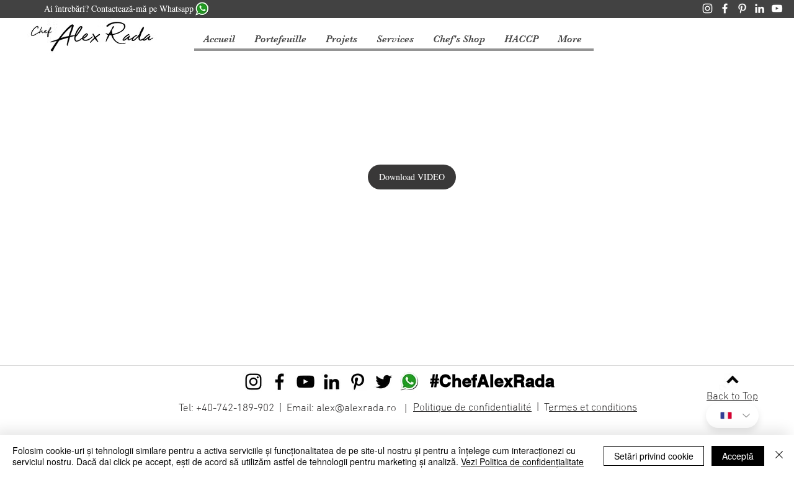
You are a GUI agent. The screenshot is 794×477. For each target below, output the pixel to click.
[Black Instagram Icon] (253, 382)
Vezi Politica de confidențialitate (522, 461)
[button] (341, 39)
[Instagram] (707, 8)
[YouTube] (776, 8)
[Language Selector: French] (732, 415)
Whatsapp (176, 8)
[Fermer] (779, 456)
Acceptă (738, 456)
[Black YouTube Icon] (305, 382)
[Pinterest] (742, 8)
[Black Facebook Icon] (279, 382)
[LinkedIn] (759, 8)
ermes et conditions (593, 408)
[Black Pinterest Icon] (357, 382)
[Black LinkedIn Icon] (331, 382)
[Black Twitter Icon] (384, 382)
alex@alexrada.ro (356, 408)
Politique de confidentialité (472, 408)
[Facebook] (724, 8)
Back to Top (732, 397)
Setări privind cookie (654, 456)
